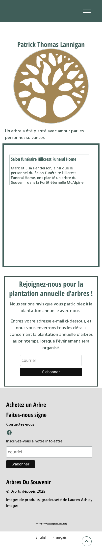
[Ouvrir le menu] (87, 11)
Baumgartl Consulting (57, 523)
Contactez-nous (20, 424)
